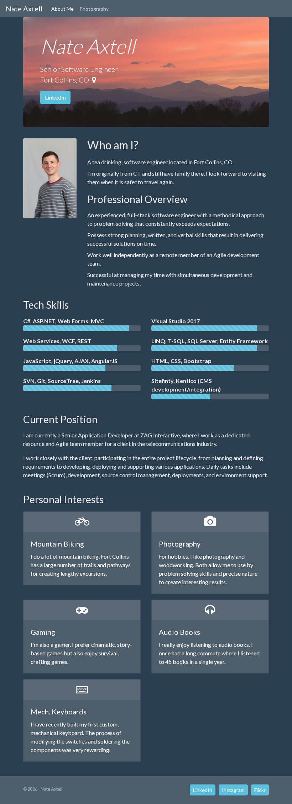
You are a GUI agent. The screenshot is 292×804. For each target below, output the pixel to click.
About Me (62, 9)
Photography (94, 9)
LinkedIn (55, 97)
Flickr (260, 790)
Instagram (233, 790)
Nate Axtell (24, 8)
